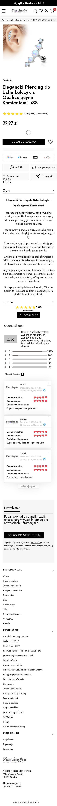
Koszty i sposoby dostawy (14, 693)
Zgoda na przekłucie (12, 665)
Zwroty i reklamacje (12, 585)
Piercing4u (8, 80)
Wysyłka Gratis (10, 660)
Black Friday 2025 (11, 646)
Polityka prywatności (12, 590)
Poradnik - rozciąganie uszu (16, 636)
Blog (5, 599)
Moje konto (8, 739)
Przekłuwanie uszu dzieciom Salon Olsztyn (23, 669)
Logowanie (8, 749)
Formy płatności (10, 698)
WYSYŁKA (8, 618)
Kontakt (6, 623)
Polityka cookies (10, 581)
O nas (6, 576)
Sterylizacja (8, 683)
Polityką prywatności (21, 548)
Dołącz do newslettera (24, 535)
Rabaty (6, 721)
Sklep (5, 609)
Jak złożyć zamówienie (13, 679)
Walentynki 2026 (11, 641)
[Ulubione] (41, 11)
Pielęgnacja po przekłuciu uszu (17, 674)
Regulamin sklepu (11, 707)
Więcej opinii (28, 486)
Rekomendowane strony (14, 726)
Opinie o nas (9, 604)
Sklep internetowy (25, 801)
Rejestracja (8, 744)
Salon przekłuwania (12, 614)
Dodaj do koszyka (24, 142)
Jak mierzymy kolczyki (13, 712)
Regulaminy (8, 595)
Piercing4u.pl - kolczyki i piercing (15, 19)
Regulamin (35, 542)
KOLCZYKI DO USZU (41, 19)
